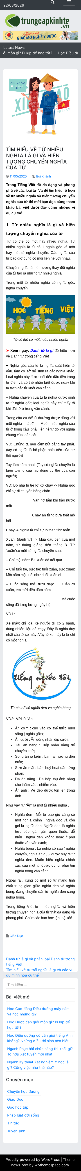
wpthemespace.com (52, 1165)
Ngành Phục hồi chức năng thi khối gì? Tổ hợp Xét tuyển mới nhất (40, 1051)
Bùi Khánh (43, 176)
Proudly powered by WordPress (33, 1159)
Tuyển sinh (16, 1131)
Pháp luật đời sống (23, 1115)
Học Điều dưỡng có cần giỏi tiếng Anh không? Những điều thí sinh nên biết (39, 1038)
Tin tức (13, 1123)
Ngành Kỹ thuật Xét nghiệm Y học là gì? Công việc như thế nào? (38, 1065)
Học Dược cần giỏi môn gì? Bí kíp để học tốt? (38, 1025)
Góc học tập (17, 1107)
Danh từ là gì (41, 350)
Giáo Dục (16, 936)
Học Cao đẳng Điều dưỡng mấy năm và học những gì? (38, 1011)
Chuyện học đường (23, 1091)
